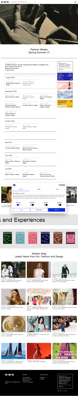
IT (62, 390)
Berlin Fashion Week (12, 174)
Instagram (42, 377)
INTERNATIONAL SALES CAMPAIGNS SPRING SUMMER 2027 (26, 65)
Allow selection (39, 209)
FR (61, 390)
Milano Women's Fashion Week (45, 106)
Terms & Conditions (28, 382)
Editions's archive (27, 379)
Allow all (56, 209)
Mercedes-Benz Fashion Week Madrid (12, 106)
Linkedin (42, 379)
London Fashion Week (30, 105)
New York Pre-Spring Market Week (30, 149)
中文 (65, 390)
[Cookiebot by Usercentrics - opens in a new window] (59, 185)
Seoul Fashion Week (12, 97)
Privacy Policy (26, 380)
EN (58, 390)
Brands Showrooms (12, 68)
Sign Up (61, 69)
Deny (21, 209)
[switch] (32, 205)
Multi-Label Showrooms (13, 66)
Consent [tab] (21, 189)
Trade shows (9, 70)
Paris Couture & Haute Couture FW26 (47, 175)
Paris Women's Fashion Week (10, 114)
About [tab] (57, 189)
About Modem (26, 377)
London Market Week (12, 148)
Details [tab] (39, 189)
